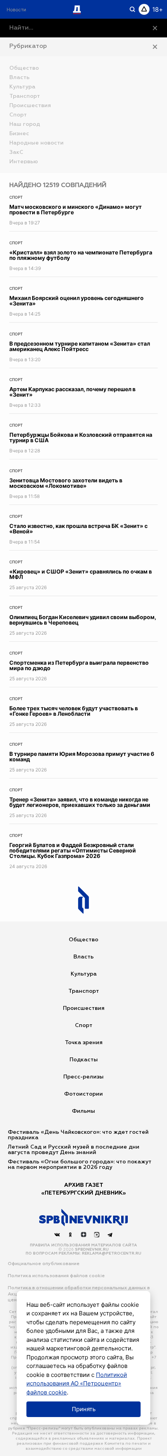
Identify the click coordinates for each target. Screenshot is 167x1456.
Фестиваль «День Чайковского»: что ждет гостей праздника (78, 1135)
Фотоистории (83, 1094)
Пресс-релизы (83, 1077)
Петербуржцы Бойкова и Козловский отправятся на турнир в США (80, 437)
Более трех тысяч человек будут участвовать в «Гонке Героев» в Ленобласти (73, 711)
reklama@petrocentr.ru (111, 1253)
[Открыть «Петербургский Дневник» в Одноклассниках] (70, 1234)
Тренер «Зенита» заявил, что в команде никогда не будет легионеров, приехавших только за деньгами (79, 802)
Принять (84, 1409)
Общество (83, 939)
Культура (84, 974)
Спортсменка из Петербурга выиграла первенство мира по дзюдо (79, 665)
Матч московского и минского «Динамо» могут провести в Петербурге (75, 209)
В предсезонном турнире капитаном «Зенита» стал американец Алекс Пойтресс (79, 346)
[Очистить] (155, 28)
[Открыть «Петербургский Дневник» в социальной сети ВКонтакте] (57, 1234)
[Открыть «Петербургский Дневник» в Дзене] (83, 1234)
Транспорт (83, 991)
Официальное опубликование (44, 1264)
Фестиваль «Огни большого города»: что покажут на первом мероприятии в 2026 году (79, 1164)
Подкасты (84, 1059)
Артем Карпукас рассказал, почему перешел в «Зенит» (72, 392)
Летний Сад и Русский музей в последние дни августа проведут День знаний (73, 1149)
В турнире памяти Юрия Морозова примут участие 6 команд (81, 756)
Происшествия (83, 1008)
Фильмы (83, 1111)
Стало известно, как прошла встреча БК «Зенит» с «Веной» (78, 528)
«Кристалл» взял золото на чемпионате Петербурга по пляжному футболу (80, 255)
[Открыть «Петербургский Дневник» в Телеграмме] (110, 1234)
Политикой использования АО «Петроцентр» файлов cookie (76, 1383)
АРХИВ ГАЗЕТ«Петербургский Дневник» (83, 1189)
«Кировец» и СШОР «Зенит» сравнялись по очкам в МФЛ (80, 574)
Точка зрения (84, 1042)
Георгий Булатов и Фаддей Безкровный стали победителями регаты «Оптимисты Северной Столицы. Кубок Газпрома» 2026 (72, 850)
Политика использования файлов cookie (56, 1276)
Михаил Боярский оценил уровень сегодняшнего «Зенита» (76, 301)
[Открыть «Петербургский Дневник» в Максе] (96, 1234)
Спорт (16, 197)
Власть (83, 957)
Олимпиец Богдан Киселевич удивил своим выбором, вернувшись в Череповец (82, 620)
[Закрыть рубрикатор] (155, 46)
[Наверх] (83, 1217)
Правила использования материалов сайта (83, 1245)
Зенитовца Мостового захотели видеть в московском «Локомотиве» (65, 483)
